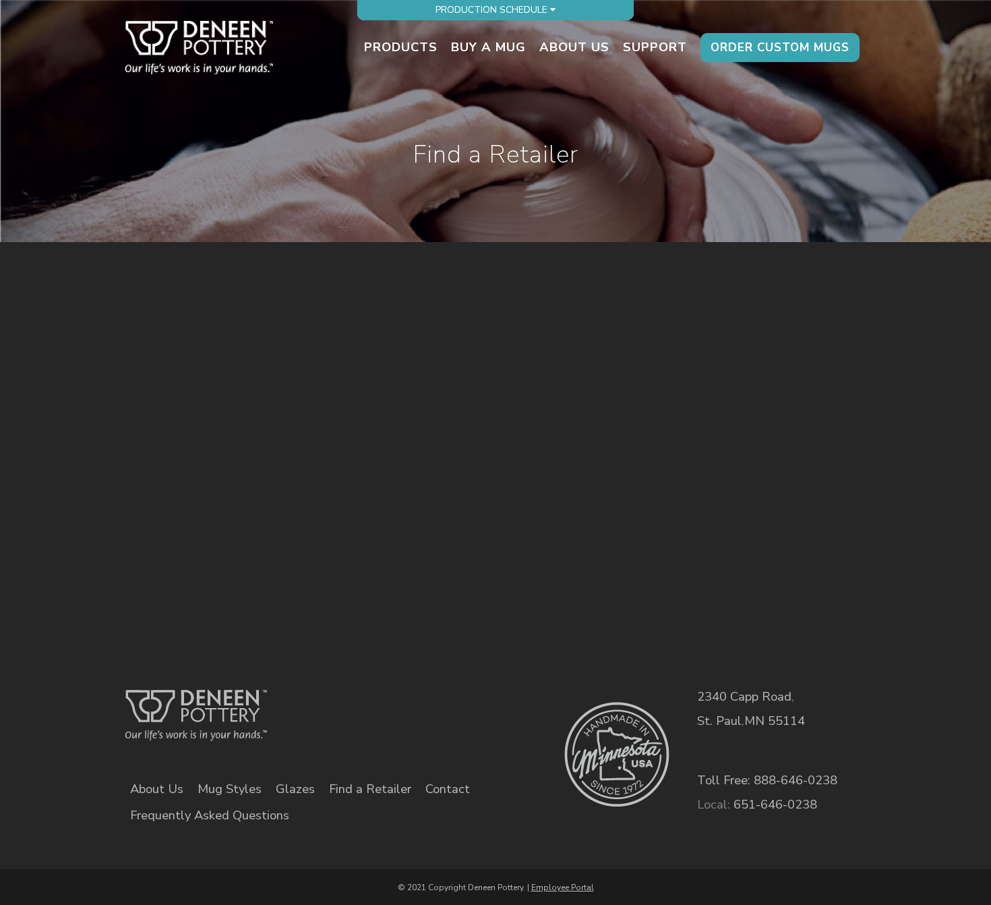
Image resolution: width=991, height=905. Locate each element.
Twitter (390, 706)
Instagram (436, 706)
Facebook (343, 706)
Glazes (295, 789)
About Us (156, 789)
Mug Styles (230, 789)
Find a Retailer (370, 789)
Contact (447, 789)
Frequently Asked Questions (209, 815)
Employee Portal (562, 887)
